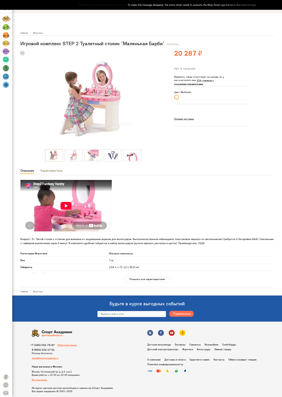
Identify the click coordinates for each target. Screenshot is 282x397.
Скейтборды (229, 344)
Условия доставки (184, 119)
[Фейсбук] (161, 333)
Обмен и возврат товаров (242, 359)
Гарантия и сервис (200, 359)
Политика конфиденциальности (165, 364)
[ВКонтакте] (150, 333)
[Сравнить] (22, 55)
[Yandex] (182, 333)
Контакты (219, 359)
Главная (24, 32)
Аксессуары (203, 349)
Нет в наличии (184, 68)
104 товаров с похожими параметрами (194, 82)
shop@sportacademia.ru (45, 358)
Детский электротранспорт (163, 349)
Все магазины (39, 379)
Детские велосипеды (159, 344)
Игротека (38, 32)
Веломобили (211, 344)
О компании (153, 359)
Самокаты (195, 344)
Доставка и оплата (175, 359)
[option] (54, 155)
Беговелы (180, 344)
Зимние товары (222, 349)
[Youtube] (172, 333)
